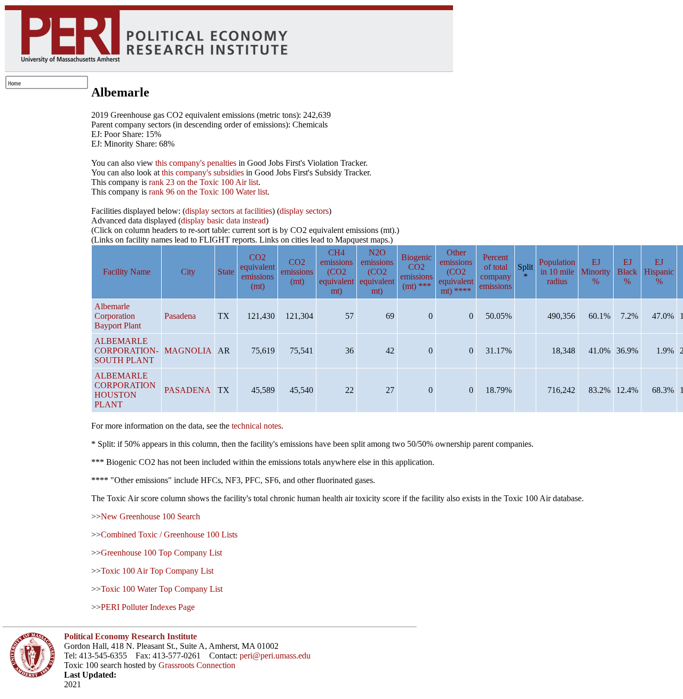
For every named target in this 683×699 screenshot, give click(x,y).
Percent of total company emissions (495, 272)
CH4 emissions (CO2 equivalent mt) (336, 271)
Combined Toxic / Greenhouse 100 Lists (169, 534)
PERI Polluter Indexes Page (148, 607)
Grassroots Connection (196, 665)
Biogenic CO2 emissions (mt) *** (416, 272)
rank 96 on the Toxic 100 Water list (208, 191)
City (188, 271)
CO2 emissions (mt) (297, 272)
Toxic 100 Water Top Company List (162, 588)
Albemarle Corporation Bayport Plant (117, 316)
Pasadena (180, 315)
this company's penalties (195, 162)
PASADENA (187, 390)
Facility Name (126, 271)
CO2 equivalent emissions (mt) (257, 272)
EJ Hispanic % (659, 272)
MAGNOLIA (188, 350)
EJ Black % (627, 272)
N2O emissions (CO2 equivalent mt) (377, 271)
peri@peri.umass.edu (275, 655)
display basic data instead (223, 220)
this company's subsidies (203, 172)
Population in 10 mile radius (557, 272)
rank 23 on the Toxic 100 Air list (203, 182)
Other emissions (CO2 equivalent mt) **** (456, 271)
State (226, 271)
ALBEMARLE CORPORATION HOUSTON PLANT (125, 390)
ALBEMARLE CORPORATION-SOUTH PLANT (126, 350)
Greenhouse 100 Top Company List (161, 552)
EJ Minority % (595, 272)
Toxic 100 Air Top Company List (157, 570)
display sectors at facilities (228, 210)
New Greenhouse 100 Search (150, 516)
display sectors (304, 210)
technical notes (256, 425)
